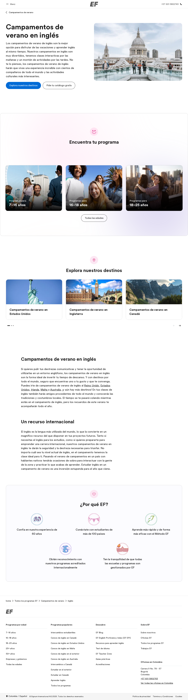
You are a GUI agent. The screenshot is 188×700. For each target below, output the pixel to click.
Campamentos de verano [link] (52, 601)
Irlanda (35, 389)
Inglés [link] (70, 601)
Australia (55, 389)
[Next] (179, 325)
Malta (44, 389)
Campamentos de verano (21, 12)
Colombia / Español (18, 696)
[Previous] (174, 325)
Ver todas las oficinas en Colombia (157, 683)
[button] (11, 4)
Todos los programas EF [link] (26, 601)
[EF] (94, 4)
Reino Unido (91, 385)
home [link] (8, 601)
